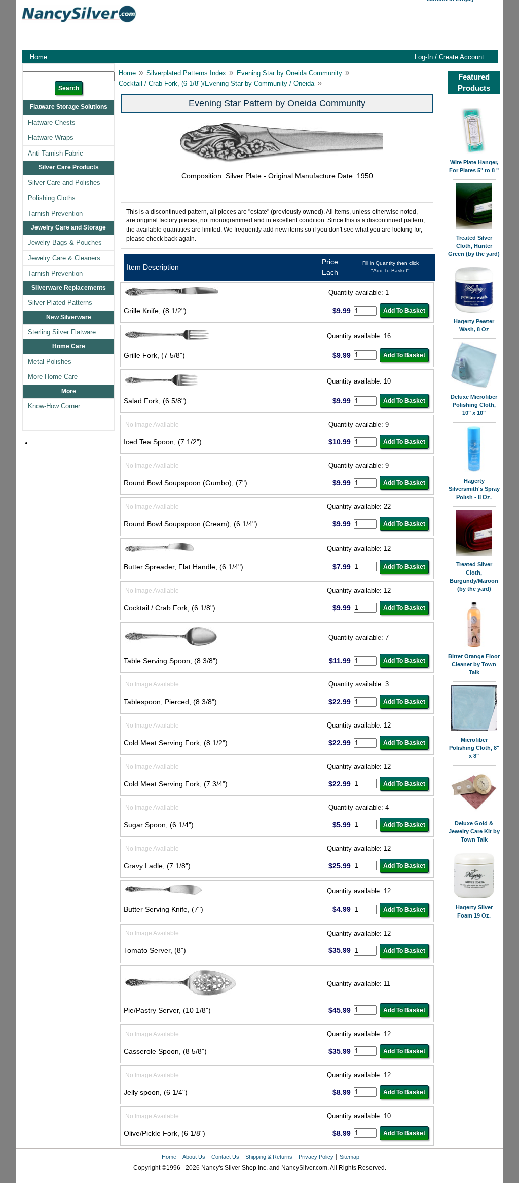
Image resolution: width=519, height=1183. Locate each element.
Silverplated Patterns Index (186, 73)
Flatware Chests (52, 122)
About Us (193, 1157)
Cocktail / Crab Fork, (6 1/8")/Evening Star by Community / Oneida (216, 83)
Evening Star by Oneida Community (289, 73)
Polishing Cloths (52, 198)
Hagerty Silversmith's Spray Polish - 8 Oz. (474, 489)
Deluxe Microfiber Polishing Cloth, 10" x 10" (474, 405)
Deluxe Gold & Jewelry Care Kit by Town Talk (474, 831)
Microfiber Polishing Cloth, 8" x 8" (474, 748)
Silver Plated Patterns (60, 303)
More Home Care (53, 376)
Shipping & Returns (268, 1157)
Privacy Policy (316, 1157)
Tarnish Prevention (55, 213)
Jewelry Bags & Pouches (65, 242)
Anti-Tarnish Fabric (55, 153)
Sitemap (349, 1157)
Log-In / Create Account (449, 57)
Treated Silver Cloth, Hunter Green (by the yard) (474, 246)
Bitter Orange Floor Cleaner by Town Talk (474, 664)
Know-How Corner (54, 406)
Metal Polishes (49, 361)
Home (38, 57)
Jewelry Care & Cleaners (64, 258)
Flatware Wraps (50, 137)
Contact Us (225, 1157)
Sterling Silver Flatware (62, 332)
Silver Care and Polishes (64, 182)
